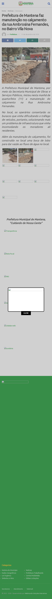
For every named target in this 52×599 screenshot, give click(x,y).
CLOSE (26, 313)
